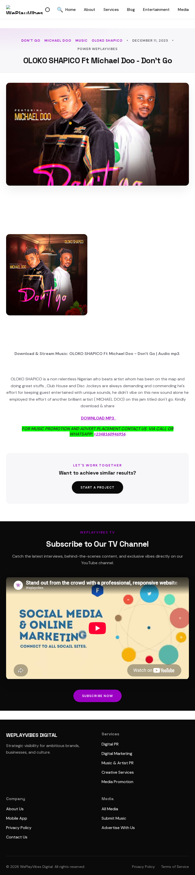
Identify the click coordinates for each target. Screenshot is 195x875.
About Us (15, 809)
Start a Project (97, 487)
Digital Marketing (117, 753)
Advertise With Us (118, 827)
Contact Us (16, 837)
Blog (131, 9)
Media (183, 9)
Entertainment (156, 9)
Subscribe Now (97, 696)
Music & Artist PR (118, 763)
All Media (110, 809)
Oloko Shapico (107, 40)
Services (111, 9)
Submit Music (114, 818)
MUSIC (81, 40)
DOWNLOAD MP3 (98, 418)
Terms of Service (175, 866)
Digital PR (110, 744)
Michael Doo (57, 40)
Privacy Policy (18, 827)
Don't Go (30, 40)
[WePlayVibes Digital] (24, 9)
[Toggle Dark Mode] (47, 9)
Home (70, 9)
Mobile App (16, 818)
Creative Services (118, 772)
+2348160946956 (110, 434)
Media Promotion (117, 781)
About (89, 9)
